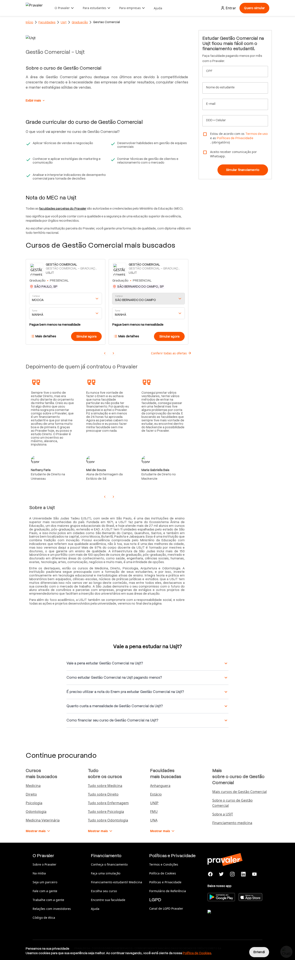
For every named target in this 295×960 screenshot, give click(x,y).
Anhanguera (160, 785)
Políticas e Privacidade (165, 882)
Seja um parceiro (45, 882)
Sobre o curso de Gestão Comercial (232, 803)
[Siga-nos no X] (221, 874)
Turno (34, 310)
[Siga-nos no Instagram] (232, 874)
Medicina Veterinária (43, 820)
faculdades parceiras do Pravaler (62, 208)
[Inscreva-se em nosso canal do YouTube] (254, 874)
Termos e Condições (163, 864)
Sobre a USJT (222, 814)
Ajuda (158, 8)
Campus (36, 296)
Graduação (80, 22)
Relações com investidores (52, 909)
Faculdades (47, 22)
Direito (31, 794)
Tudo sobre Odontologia (108, 820)
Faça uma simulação (105, 873)
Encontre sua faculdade (108, 900)
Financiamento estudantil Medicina (116, 882)
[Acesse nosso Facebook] (210, 874)
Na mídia (39, 873)
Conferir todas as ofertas (169, 353)
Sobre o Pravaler (44, 864)
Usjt (64, 22)
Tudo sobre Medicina (105, 785)
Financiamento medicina (232, 822)
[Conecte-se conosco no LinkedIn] (243, 874)
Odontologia (36, 811)
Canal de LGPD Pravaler (166, 908)
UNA (153, 820)
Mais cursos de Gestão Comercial (239, 791)
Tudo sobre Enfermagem (108, 803)
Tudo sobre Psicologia (106, 811)
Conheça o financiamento (109, 864)
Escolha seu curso (104, 891)
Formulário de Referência (167, 891)
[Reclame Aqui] (229, 917)
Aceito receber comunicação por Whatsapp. (233, 154)
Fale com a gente (45, 891)
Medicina (33, 785)
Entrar (231, 8)
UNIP (154, 803)
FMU (154, 811)
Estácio (156, 794)
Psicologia (34, 803)
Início (29, 22)
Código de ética (44, 917)
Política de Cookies (162, 873)
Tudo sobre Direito (103, 794)
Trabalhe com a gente (48, 900)
